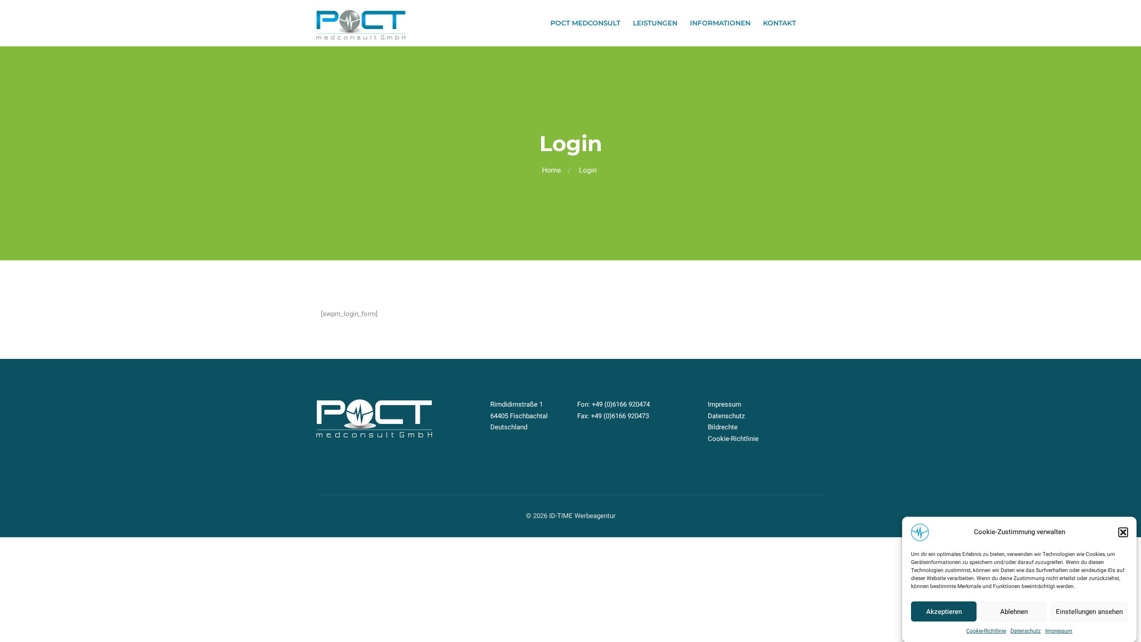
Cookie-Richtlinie (986, 631)
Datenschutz (1025, 631)
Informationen (720, 23)
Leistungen (655, 23)
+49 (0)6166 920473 (620, 416)
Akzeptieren (944, 611)
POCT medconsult (585, 23)
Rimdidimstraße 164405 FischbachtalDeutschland (519, 415)
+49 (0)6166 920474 (621, 404)
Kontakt (779, 23)
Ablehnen (1014, 611)
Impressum (1058, 631)
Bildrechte (723, 427)
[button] (1123, 532)
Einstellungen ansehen (1089, 611)
